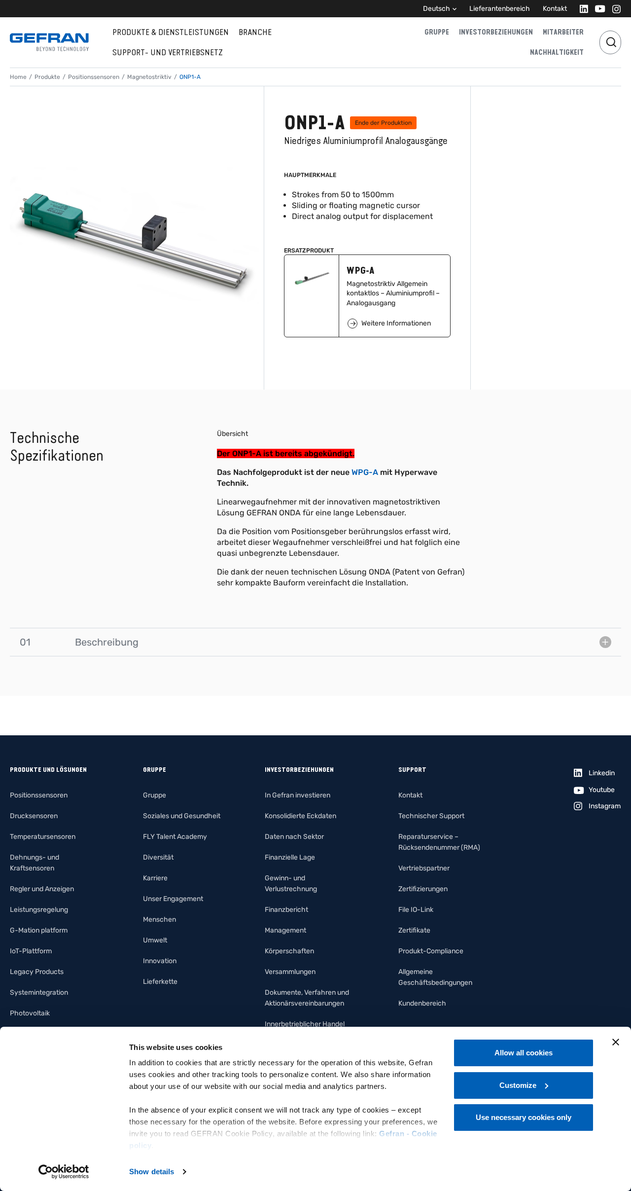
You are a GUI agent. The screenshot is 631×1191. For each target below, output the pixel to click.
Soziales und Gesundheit (181, 816)
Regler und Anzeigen (42, 889)
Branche (255, 32)
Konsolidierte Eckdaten (300, 816)
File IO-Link (415, 909)
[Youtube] (597, 8)
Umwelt (155, 940)
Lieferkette (160, 981)
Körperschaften (289, 951)
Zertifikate (414, 930)
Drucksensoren (34, 816)
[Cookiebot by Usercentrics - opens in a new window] (64, 1171)
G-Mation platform (39, 930)
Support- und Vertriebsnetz (167, 52)
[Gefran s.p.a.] (49, 42)
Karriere (155, 878)
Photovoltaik (30, 1013)
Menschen (159, 919)
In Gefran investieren (297, 795)
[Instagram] (613, 8)
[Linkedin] (581, 8)
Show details (151, 1171)
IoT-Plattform (31, 951)
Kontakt (555, 8)
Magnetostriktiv (149, 76)
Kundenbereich (422, 1003)
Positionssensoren (93, 76)
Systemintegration (39, 992)
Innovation (159, 961)
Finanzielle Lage (290, 857)
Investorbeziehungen (496, 32)
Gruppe (436, 32)
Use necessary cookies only (523, 1117)
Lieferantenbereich (499, 8)
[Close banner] (615, 1042)
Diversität (158, 857)
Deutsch (436, 8)
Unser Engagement (173, 899)
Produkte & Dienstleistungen (170, 32)
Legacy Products (37, 972)
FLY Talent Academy (175, 836)
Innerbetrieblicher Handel (305, 1024)
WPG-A (364, 472)
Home (18, 76)
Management (285, 930)
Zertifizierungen (423, 889)
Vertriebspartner (424, 868)
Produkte (47, 76)
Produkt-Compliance (430, 951)
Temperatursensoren (42, 836)
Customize (517, 1085)
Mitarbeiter (563, 32)
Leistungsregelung (39, 909)
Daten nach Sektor (294, 836)
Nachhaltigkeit (557, 52)
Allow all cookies (523, 1052)
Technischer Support (431, 816)
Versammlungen (290, 972)
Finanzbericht (286, 909)
